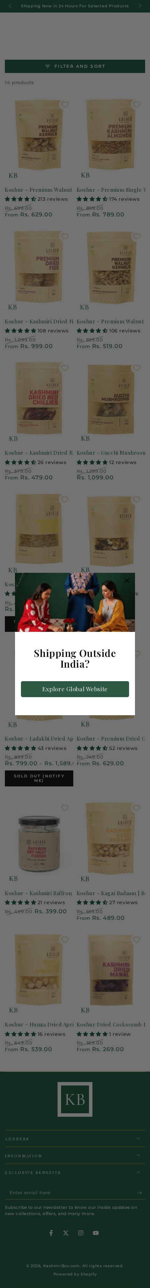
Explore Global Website (75, 689)
